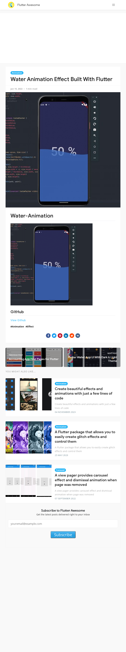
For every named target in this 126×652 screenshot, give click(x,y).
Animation (17, 72)
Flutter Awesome (28, 5)
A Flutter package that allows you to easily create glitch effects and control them (85, 437)
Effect (30, 326)
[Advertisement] (64, 38)
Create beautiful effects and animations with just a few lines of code (83, 393)
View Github (18, 320)
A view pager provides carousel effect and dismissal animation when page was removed (86, 480)
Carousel (60, 470)
